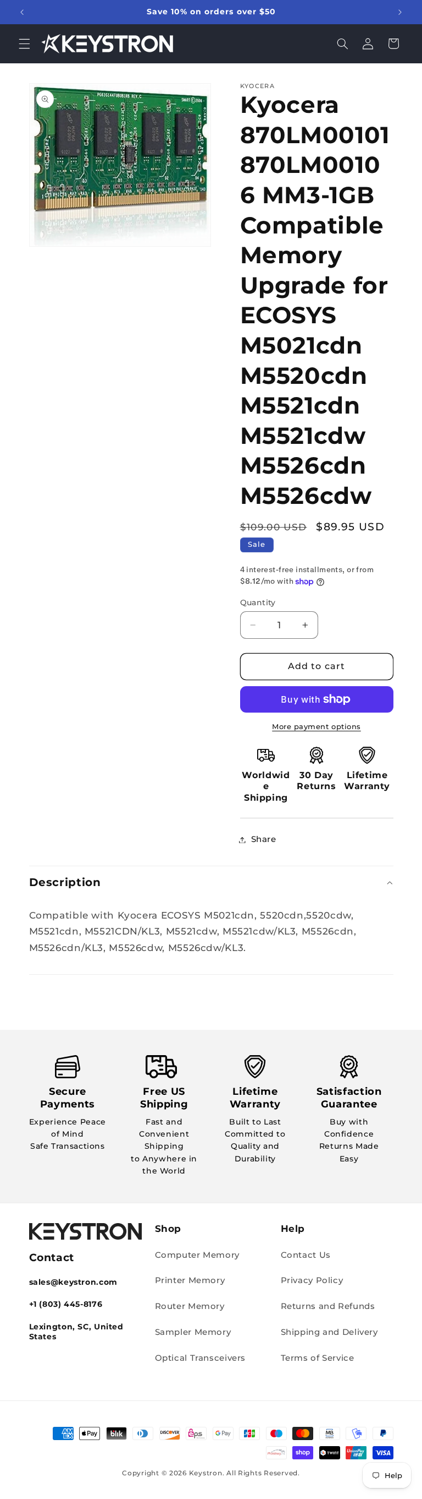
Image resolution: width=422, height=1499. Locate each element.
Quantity (258, 602)
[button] (24, 43)
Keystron (206, 1473)
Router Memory (190, 1306)
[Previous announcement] (22, 12)
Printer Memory (190, 1280)
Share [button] (263, 839)
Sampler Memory (193, 1332)
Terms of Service (317, 1358)
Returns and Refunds (328, 1306)
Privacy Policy (312, 1280)
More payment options (316, 727)
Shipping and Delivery (329, 1332)
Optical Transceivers (200, 1358)
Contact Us (306, 1255)
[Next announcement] (400, 12)
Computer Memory (197, 1255)
